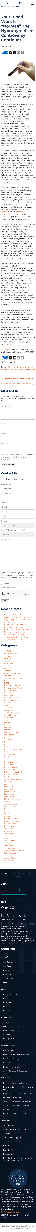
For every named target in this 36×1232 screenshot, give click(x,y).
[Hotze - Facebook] (2, 905)
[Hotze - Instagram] (10, 905)
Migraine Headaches (13, 799)
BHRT (6, 683)
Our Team (26, 873)
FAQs (5, 982)
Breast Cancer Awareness (15, 698)
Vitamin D (8, 860)
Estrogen (8, 722)
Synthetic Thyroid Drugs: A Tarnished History (18, 384)
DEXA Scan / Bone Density (14, 1114)
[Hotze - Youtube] (6, 905)
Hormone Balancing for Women (17, 1093)
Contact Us (18, 876)
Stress (7, 838)
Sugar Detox (9, 841)
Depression (9, 717)
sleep (6, 836)
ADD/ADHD (9, 651)
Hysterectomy (10, 769)
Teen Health (9, 846)
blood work (13, 367)
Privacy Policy (9, 1039)
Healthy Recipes (11, 757)
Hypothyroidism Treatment (15, 1083)
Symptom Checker (12, 873)
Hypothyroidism (26, 367)
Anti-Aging (9, 663)
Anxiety (7, 668)
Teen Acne (8, 843)
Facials (7, 725)
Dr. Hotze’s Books (10, 994)
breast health (10, 700)
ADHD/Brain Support (12, 1138)
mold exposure (10, 804)
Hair (6, 742)
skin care (8, 831)
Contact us (5, 350)
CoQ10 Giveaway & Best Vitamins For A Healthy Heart (20, 379)
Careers (6, 1035)
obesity (7, 814)
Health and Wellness (13, 749)
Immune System (11, 774)
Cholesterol (9, 708)
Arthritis (7, 671)
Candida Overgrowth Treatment (17, 1105)
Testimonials (8, 978)
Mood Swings (10, 806)
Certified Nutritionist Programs (16, 1130)
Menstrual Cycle (11, 797)
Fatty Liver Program (12, 732)
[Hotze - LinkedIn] (13, 905)
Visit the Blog (9, 1031)
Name (4, 423)
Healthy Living (10, 754)
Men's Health (9, 792)
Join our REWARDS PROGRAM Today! (13, 896)
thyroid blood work (26, 370)
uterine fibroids (11, 858)
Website (4, 444)
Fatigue (7, 727)
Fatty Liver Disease (12, 730)
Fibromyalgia (9, 735)
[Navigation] (32, 4)
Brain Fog (8, 693)
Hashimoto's (9, 747)
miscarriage (9, 801)
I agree (6, 584)
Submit (5, 601)
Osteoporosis (9, 816)
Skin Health (9, 833)
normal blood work (9, 370)
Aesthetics (8, 658)
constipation (9, 710)
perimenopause (11, 819)
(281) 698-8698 (11, 1212)
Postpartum (8, 1154)
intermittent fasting (13, 779)
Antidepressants (11, 666)
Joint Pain (8, 782)
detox (6, 720)
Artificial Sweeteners (13, 673)
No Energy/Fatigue (12, 809)
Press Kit (7, 1010)
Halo (6, 744)
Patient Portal (9, 1051)
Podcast (6, 1006)
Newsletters (8, 974)
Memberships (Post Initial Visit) (16, 1055)
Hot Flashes (9, 765)
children (7, 705)
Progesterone (10, 824)
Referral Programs (11, 1067)
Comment (6, 406)
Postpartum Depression (14, 821)
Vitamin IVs (8, 1110)
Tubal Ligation (10, 853)
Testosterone (9, 848)
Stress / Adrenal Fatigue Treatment (18, 1101)
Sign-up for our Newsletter (10, 890)
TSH (24, 163)
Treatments (8, 1125)
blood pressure (10, 690)
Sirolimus (8, 828)
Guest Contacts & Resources (15, 1071)
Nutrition (8, 811)
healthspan (9, 752)
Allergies (8, 661)
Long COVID (8, 1150)
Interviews (7, 1002)
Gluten (7, 737)
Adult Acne (9, 656)
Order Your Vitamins (12, 1063)
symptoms (5, 212)
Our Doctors (8, 966)
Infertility (8, 777)
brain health (9, 695)
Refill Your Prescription (13, 1059)
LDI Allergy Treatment (12, 1097)
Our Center (8, 962)
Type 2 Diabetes (11, 855)
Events (6, 970)
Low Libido (8, 789)
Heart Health (9, 762)
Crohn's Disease (11, 712)
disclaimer (9, 1209)
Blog (16, 362)
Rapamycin (9, 826)
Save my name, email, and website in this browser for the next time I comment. (17, 457)
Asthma (7, 676)
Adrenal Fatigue (11, 654)
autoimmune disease (13, 678)
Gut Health (9, 740)
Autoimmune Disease (12, 1142)
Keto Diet (8, 784)
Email (4, 433)
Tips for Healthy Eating (14, 851)
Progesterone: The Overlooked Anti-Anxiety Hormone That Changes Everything (17, 637)
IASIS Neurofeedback (13, 772)
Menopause (9, 794)
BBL (6, 680)
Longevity (8, 787)
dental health (10, 715)
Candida (7, 703)
